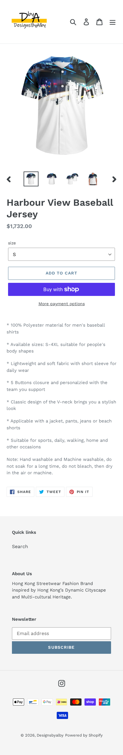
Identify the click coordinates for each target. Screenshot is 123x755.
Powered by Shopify (84, 735)
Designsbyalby (50, 735)
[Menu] (112, 22)
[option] (31, 179)
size (12, 243)
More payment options (62, 303)
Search (20, 546)
